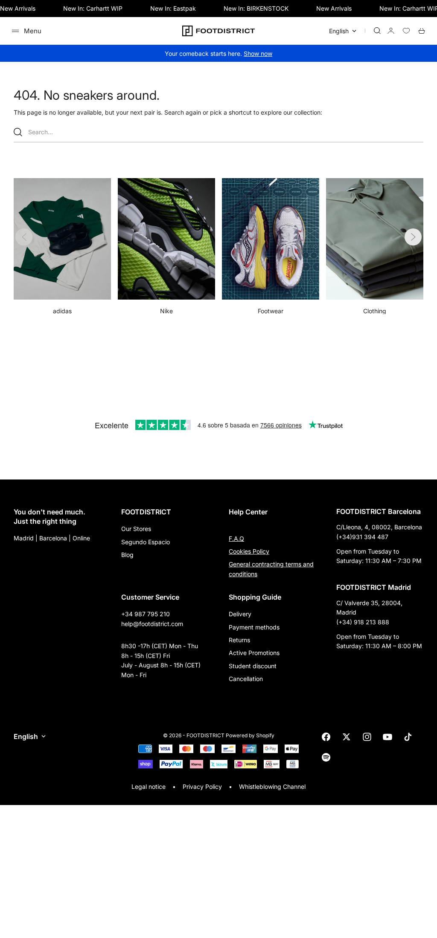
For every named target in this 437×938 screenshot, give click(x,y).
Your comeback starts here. (218, 53)
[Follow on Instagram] (367, 737)
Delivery (240, 614)
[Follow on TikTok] (408, 737)
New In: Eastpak (173, 8)
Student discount (253, 666)
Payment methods (254, 627)
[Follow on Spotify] (326, 757)
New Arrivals (17, 8)
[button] (413, 236)
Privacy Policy (202, 786)
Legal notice (148, 786)
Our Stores (136, 528)
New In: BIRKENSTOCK (256, 8)
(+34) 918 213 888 (362, 622)
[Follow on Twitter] (346, 737)
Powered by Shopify (250, 735)
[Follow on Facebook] (326, 737)
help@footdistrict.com (152, 623)
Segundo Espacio (145, 541)
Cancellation (246, 678)
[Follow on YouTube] (387, 737)
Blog (127, 554)
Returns (239, 640)
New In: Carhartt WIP (92, 8)
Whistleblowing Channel (272, 786)
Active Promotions (254, 652)
